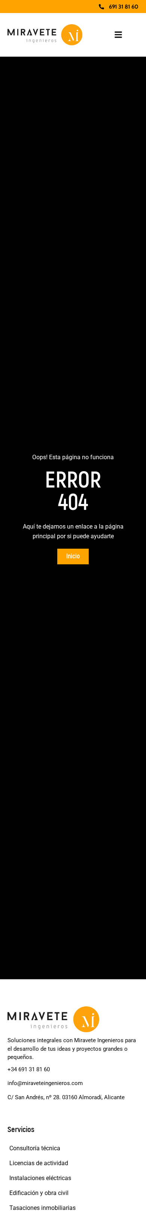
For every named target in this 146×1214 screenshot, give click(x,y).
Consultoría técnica (34, 1148)
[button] (118, 35)
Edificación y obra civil (39, 1192)
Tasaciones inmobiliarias (42, 1207)
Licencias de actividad (38, 1163)
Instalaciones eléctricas (40, 1178)
